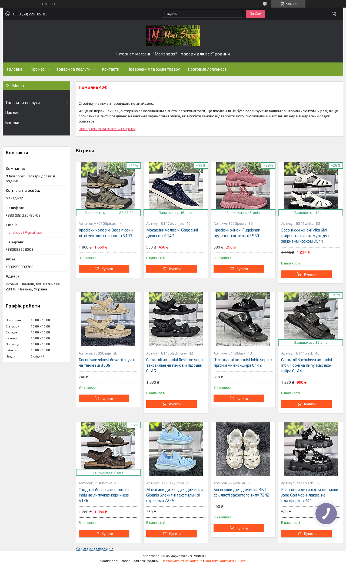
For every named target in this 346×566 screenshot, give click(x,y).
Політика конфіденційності (225, 561)
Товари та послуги (73, 69)
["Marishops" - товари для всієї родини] (173, 35)
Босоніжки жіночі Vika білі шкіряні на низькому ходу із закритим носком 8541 (306, 235)
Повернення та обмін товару (153, 69)
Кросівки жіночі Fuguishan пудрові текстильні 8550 (237, 233)
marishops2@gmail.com (24, 232)
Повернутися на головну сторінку (107, 129)
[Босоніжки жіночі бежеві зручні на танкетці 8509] (108, 319)
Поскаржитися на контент (182, 561)
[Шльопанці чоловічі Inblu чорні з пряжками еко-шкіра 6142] (243, 319)
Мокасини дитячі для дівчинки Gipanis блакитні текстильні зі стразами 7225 (174, 495)
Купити (107, 269)
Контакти (110, 69)
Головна (14, 69)
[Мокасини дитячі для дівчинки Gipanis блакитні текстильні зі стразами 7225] (176, 449)
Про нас (38, 69)
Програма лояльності (207, 69)
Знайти (255, 14)
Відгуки (12, 122)
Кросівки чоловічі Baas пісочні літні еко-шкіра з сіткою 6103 (106, 233)
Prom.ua (199, 556)
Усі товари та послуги (93, 548)
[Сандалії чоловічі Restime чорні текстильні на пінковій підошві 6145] (176, 319)
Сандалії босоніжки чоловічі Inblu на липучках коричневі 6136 (104, 495)
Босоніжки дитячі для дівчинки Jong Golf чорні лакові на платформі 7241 (309, 495)
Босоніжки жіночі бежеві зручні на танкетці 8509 (107, 363)
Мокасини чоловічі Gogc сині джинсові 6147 (172, 233)
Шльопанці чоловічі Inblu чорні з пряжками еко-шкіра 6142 (243, 363)
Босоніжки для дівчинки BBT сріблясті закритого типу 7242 (242, 492)
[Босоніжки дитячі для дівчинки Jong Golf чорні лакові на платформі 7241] (310, 449)
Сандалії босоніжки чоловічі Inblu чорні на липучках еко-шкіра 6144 (306, 365)
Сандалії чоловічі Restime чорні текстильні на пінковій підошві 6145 (175, 365)
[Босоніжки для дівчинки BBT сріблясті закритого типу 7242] (243, 449)
